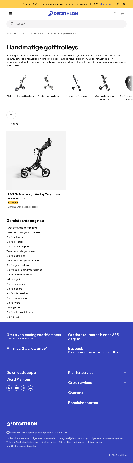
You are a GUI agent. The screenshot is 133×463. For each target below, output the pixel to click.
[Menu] (10, 13)
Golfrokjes (12, 316)
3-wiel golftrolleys (48, 96)
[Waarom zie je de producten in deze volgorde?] (8, 123)
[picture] (36, 160)
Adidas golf (13, 279)
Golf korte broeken (17, 293)
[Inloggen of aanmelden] (115, 13)
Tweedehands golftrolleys (21, 227)
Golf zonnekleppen (17, 246)
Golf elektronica (15, 255)
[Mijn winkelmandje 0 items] (123, 13)
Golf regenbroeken (17, 265)
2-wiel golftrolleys (76, 96)
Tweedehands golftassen (21, 251)
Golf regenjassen (16, 298)
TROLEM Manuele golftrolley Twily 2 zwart (35, 194)
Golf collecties (15, 241)
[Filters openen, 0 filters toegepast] (11, 115)
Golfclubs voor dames (19, 274)
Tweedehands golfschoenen (23, 232)
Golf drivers (13, 302)
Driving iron (13, 307)
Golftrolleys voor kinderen (105, 98)
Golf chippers (14, 288)
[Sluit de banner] (124, 3)
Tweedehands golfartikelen (22, 260)
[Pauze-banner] (118, 3)
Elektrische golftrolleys (20, 96)
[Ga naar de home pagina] (62, 13)
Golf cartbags (14, 237)
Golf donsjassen (16, 284)
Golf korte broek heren (19, 312)
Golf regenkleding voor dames (24, 270)
